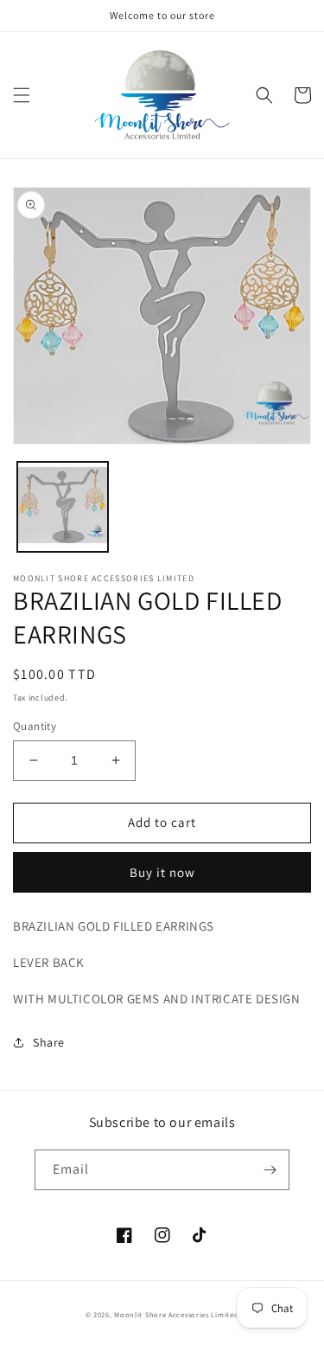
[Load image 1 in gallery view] (62, 507)
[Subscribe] (270, 1170)
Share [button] (49, 1042)
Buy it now (162, 872)
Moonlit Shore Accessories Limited (176, 1314)
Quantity (34, 726)
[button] (22, 95)
